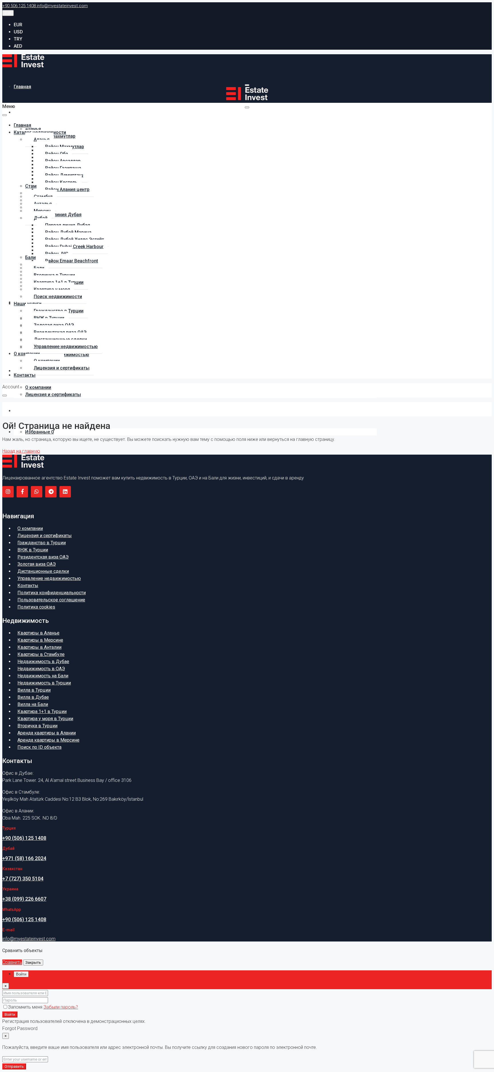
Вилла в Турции (34, 690)
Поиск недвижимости (58, 296)
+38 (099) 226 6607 (24, 899)
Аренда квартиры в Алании (46, 733)
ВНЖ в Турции (32, 550)
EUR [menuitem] (18, 24)
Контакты (24, 410)
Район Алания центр (67, 189)
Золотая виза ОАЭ (36, 564)
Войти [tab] (21, 974)
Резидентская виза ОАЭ (43, 557)
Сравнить (12, 962)
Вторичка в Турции (37, 725)
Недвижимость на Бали (42, 675)
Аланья (33, 129)
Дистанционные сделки (43, 571)
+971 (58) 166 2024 (24, 858)
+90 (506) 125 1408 (24, 838)
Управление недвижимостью (66, 346)
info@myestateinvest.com (28, 938)
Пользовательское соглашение (51, 600)
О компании (38, 387)
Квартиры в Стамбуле (41, 654)
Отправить (14, 1066)
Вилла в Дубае (33, 697)
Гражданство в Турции (41, 542)
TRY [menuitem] (18, 39)
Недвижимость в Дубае (43, 661)
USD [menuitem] (18, 32)
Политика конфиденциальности (51, 592)
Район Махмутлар (56, 136)
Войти (10, 1014)
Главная (22, 86)
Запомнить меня (25, 1007)
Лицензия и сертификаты (53, 394)
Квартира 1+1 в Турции (42, 711)
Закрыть (33, 962)
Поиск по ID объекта (39, 747)
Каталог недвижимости (40, 112)
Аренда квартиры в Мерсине (48, 740)
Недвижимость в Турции (44, 683)
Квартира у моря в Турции (45, 718)
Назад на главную (21, 451)
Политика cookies (36, 607)
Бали (30, 257)
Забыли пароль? (60, 1007)
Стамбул (34, 186)
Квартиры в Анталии (39, 647)
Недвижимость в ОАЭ (41, 668)
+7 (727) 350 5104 (22, 879)
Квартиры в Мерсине (40, 640)
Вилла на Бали (32, 704)
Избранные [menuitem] (39, 432)
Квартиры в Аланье (38, 633)
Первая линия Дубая (59, 214)
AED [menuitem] (18, 46)
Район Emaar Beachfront (71, 261)
